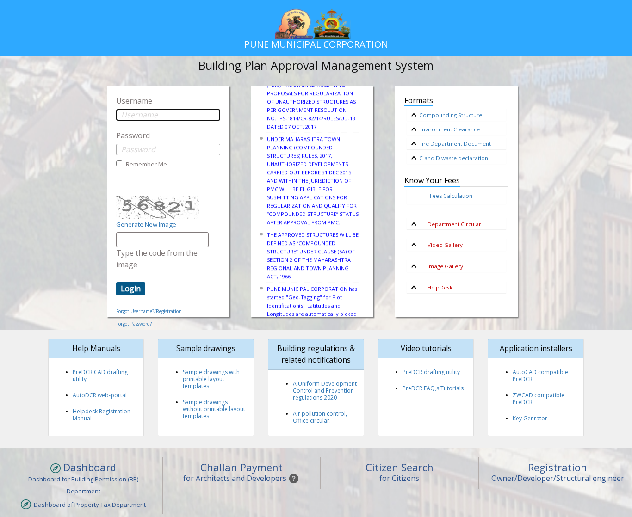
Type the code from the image (157, 259)
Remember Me (145, 164)
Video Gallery (441, 244)
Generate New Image (146, 224)
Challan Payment (241, 467)
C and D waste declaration (453, 157)
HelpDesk (435, 287)
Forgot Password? (134, 323)
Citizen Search (400, 467)
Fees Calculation (451, 196)
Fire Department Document (455, 143)
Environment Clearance (449, 129)
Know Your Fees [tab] (432, 180)
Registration (557, 467)
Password (133, 135)
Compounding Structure (450, 114)
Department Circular (450, 224)
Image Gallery (441, 266)
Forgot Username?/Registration (149, 311)
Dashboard (88, 468)
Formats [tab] (418, 100)
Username (134, 101)
